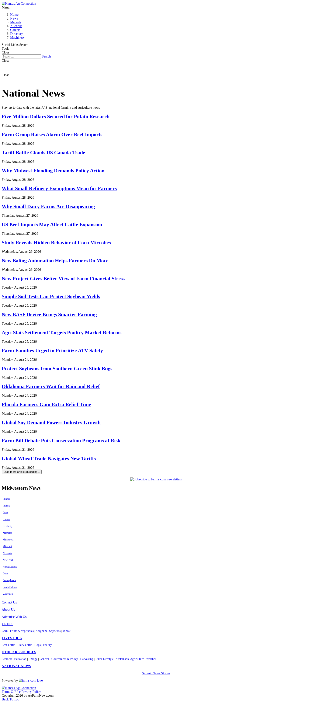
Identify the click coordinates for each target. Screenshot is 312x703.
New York (8, 559)
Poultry (47, 645)
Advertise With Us (14, 617)
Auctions (16, 26)
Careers (15, 30)
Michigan (7, 532)
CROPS (7, 624)
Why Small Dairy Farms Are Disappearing (48, 206)
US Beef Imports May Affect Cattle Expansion (52, 224)
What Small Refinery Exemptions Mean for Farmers (59, 188)
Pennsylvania (9, 580)
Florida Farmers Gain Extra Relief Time (46, 404)
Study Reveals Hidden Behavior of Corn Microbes (56, 242)
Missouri (7, 546)
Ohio (5, 573)
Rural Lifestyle (105, 659)
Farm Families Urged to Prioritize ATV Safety (52, 350)
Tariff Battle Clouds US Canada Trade (43, 152)
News (14, 18)
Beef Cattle (8, 645)
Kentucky (8, 526)
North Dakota (10, 566)
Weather (151, 659)
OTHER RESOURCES (19, 652)
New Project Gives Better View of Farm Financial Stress (63, 278)
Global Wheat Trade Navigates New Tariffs (49, 458)
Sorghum (41, 631)
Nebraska (7, 553)
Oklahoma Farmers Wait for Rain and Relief (51, 386)
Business (7, 659)
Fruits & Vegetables (22, 631)
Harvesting (86, 659)
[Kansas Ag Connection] (19, 3)
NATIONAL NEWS (16, 666)
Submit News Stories (156, 673)
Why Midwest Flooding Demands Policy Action (53, 170)
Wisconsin (8, 593)
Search (46, 56)
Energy (33, 659)
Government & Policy (64, 659)
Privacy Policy (31, 691)
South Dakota (10, 587)
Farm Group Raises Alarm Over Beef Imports (52, 134)
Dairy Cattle (24, 645)
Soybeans (54, 631)
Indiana (6, 505)
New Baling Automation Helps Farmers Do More (55, 260)
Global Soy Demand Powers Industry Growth (51, 422)
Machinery (17, 37)
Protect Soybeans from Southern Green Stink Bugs (57, 368)
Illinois (6, 498)
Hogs (37, 645)
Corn (5, 631)
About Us (8, 609)
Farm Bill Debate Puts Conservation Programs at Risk (61, 440)
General (44, 659)
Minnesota (8, 539)
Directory (16, 33)
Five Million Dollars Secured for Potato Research (56, 116)
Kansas (6, 519)
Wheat (66, 631)
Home (14, 14)
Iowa (5, 512)
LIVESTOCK (12, 638)
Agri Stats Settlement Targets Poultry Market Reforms (61, 332)
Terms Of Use (11, 691)
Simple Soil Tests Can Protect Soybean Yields (51, 296)
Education (20, 659)
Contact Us (9, 602)
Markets (15, 22)
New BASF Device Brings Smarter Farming (49, 314)
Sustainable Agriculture (130, 659)
